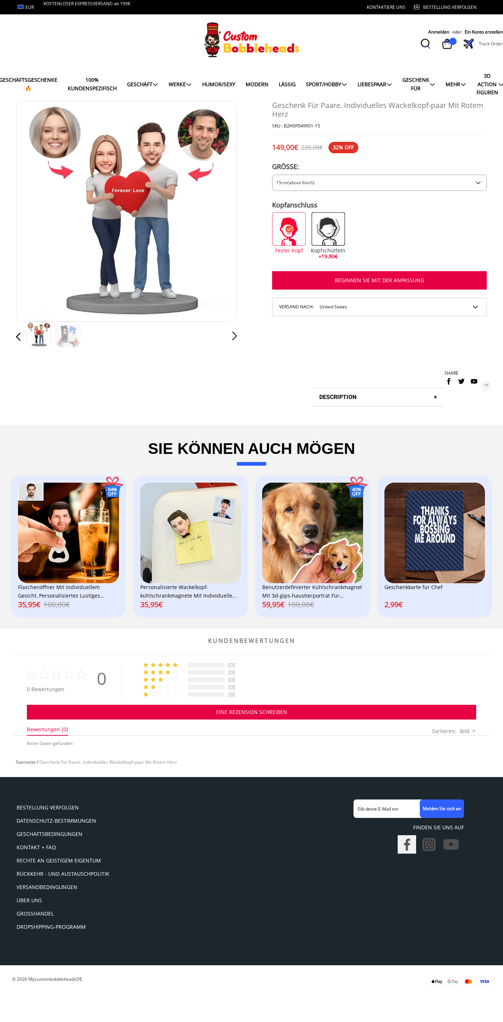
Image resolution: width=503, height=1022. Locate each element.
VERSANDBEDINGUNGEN (47, 886)
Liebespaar (372, 84)
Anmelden (438, 32)
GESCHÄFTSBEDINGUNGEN (49, 833)
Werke (177, 84)
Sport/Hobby (323, 84)
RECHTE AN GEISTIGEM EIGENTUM (59, 860)
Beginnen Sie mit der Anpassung (379, 280)
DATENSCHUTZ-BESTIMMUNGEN (56, 820)
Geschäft (139, 84)
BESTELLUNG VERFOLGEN (48, 807)
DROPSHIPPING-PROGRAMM (51, 926)
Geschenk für (415, 83)
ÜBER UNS (29, 900)
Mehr (453, 84)
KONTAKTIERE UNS (386, 7)
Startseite (26, 762)
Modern (257, 84)
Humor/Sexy (218, 84)
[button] (33, 210)
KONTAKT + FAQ (36, 847)
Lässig (287, 84)
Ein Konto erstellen (484, 32)
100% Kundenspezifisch (92, 83)
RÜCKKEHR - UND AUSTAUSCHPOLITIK (63, 873)
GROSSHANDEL (35, 913)
